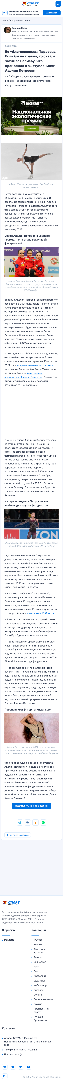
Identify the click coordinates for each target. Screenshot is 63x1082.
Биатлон (39, 990)
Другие (38, 1004)
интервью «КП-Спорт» (40, 613)
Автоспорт (40, 975)
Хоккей (38, 944)
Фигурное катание (20, 20)
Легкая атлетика (43, 999)
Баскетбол (40, 961)
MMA (36, 966)
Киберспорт (41, 985)
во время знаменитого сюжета (35, 365)
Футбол (38, 939)
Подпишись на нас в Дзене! (31, 805)
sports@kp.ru (19, 1054)
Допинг (38, 994)
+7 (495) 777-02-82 (26, 1049)
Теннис (38, 957)
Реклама (9, 939)
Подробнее (51, 13)
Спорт (5, 20)
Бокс (36, 971)
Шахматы (39, 980)
